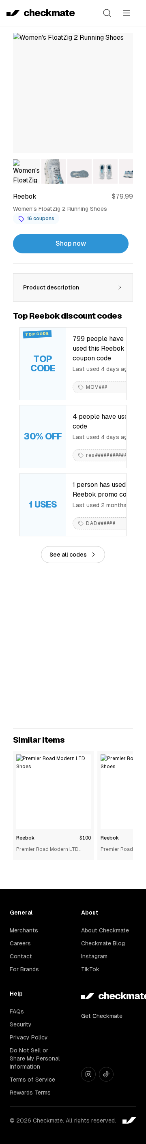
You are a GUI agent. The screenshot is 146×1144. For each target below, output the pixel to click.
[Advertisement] (73, 646)
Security (21, 1024)
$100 (85, 838)
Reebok (25, 838)
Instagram (94, 956)
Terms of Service (32, 1079)
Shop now (71, 243)
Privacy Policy (29, 1037)
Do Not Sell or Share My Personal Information (35, 1058)
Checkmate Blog (103, 943)
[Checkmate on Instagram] (88, 1074)
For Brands (24, 969)
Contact (21, 956)
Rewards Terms (30, 1092)
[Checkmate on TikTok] (106, 1074)
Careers (20, 943)
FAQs (17, 1011)
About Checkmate (105, 930)
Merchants (24, 930)
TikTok (90, 969)
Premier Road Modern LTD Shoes (47, 849)
